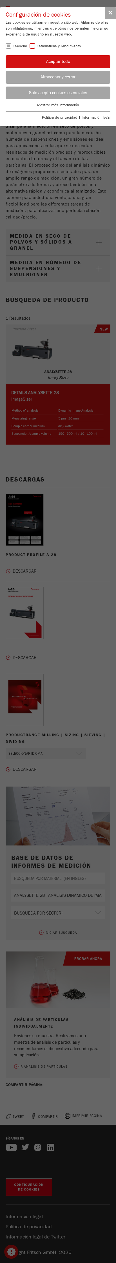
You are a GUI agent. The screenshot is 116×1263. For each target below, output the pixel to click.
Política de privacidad (59, 117)
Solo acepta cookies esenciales (58, 92)
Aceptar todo (58, 61)
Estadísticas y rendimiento (59, 46)
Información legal (96, 117)
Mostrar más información (58, 105)
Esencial (20, 46)
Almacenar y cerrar (58, 77)
